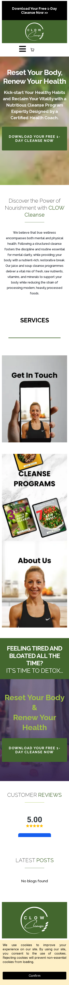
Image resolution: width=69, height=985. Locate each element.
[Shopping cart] (32, 50)
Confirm (34, 976)
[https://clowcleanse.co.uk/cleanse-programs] (34, 497)
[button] (22, 50)
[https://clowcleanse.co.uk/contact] (34, 398)
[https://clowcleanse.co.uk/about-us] (34, 584)
